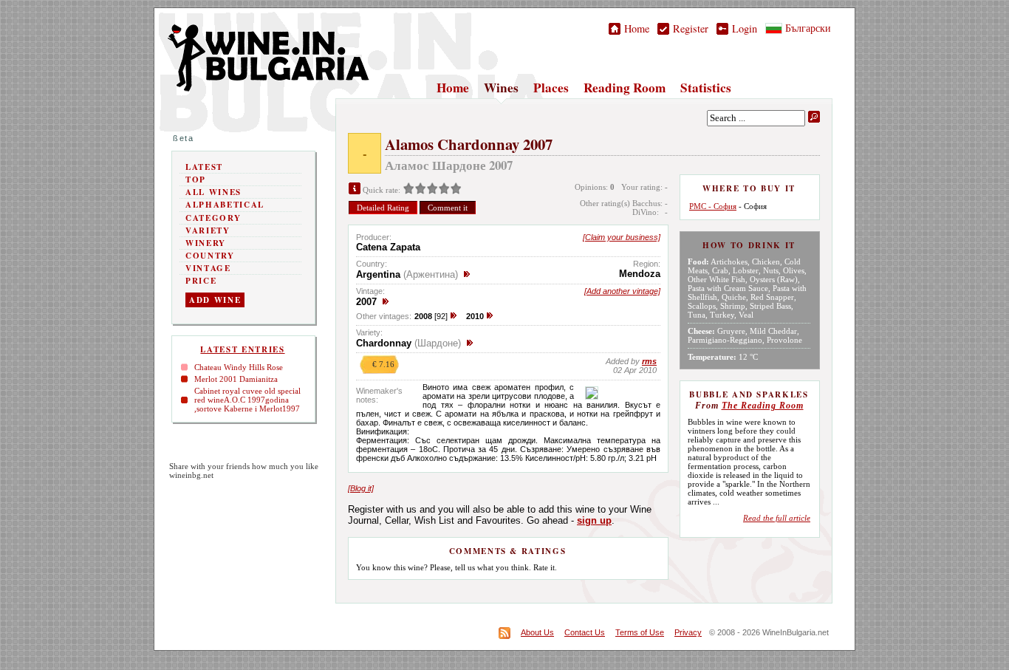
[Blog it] (361, 488)
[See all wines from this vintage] (385, 301)
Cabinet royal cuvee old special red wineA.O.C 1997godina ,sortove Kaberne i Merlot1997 (247, 399)
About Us (537, 632)
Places (551, 87)
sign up (594, 520)
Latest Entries (242, 349)
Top (195, 179)
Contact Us (584, 632)
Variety (207, 230)
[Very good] (444, 189)
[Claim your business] (621, 237)
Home (634, 28)
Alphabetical (224, 205)
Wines (501, 87)
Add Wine (215, 300)
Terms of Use (639, 632)
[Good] (432, 189)
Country (210, 255)
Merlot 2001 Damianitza (236, 379)
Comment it (448, 207)
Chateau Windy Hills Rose (238, 367)
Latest (204, 167)
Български (806, 28)
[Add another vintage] (622, 291)
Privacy (688, 632)
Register (688, 28)
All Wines (213, 192)
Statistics (705, 87)
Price (200, 281)
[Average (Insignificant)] (420, 189)
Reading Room (625, 87)
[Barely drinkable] (408, 189)
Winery (205, 243)
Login (742, 28)
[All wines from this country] (467, 274)
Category (213, 218)
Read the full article (776, 517)
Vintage (208, 268)
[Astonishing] (456, 189)
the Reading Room (763, 405)
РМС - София (712, 206)
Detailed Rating (383, 207)
